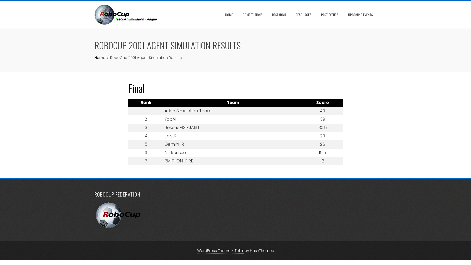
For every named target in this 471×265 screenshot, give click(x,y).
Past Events (329, 14)
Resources (303, 14)
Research (279, 14)
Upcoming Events (360, 14)
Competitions (252, 14)
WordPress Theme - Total (220, 250)
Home (229, 14)
